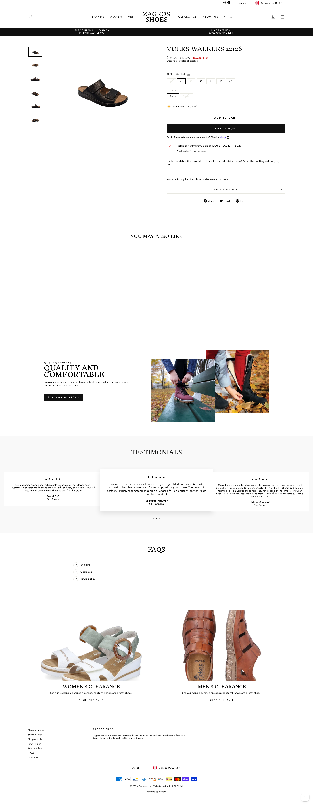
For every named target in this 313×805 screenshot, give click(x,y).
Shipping (171, 61)
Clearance (187, 16)
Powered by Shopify (156, 791)
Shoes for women (36, 730)
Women (116, 16)
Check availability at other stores (191, 151)
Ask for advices (63, 397)
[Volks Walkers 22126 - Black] (56, 319)
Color (171, 90)
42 (191, 81)
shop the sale (91, 700)
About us (210, 16)
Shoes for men (35, 734)
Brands (98, 16)
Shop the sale (222, 700)
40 (171, 81)
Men (131, 16)
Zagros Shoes (156, 16)
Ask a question (226, 189)
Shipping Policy (35, 739)
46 (230, 81)
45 (220, 81)
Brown (186, 96)
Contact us (33, 757)
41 (181, 81)
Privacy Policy (35, 748)
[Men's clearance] (221, 645)
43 (201, 81)
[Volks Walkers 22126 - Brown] (61, 319)
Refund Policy (34, 743)
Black (173, 96)
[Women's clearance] (91, 645)
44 (210, 81)
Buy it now (226, 128)
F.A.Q (228, 16)
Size (176, 73)
